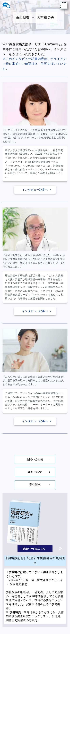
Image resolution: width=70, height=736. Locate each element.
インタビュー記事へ (35, 189)
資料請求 (35, 484)
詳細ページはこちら (34, 548)
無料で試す (35, 472)
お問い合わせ (35, 459)
